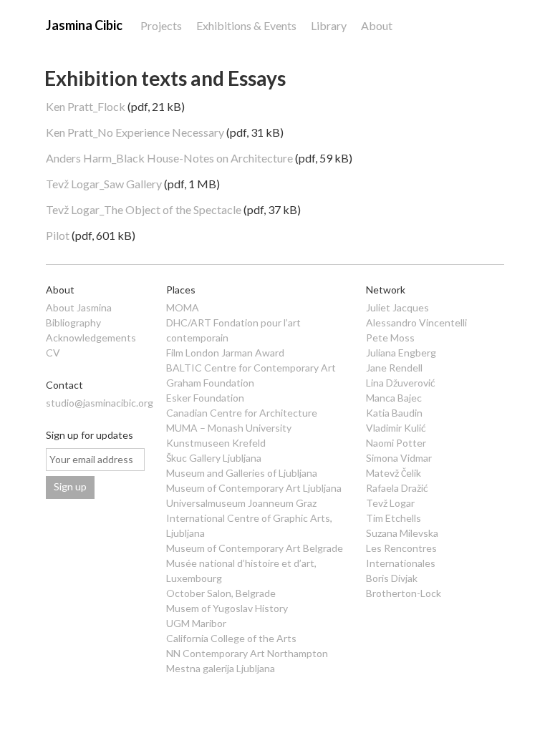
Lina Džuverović (400, 383)
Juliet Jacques (397, 307)
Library (329, 25)
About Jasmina (79, 307)
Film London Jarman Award (225, 352)
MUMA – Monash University (228, 428)
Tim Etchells (393, 518)
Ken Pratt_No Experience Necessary (135, 132)
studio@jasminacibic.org (99, 403)
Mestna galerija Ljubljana (220, 668)
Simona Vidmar (399, 458)
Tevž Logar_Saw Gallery (104, 183)
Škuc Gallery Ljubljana (213, 458)
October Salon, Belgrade (221, 593)
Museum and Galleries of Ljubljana (241, 473)
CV (53, 352)
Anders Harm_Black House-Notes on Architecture (169, 158)
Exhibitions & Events (246, 25)
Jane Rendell (394, 367)
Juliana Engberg (401, 352)
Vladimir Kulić (396, 428)
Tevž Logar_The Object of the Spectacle (143, 209)
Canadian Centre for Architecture (241, 413)
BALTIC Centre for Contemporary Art (251, 367)
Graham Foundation (210, 383)
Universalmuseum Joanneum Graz (241, 503)
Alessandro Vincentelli (416, 322)
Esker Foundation (205, 398)
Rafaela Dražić (397, 488)
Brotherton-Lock (403, 593)
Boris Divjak (392, 578)
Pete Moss (390, 337)
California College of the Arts (231, 638)
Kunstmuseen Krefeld (216, 443)
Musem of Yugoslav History (227, 608)
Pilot (57, 235)
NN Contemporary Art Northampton (247, 653)
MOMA (182, 307)
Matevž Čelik (393, 473)
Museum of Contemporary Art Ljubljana (254, 488)
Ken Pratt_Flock (85, 106)
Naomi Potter (396, 443)
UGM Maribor (196, 623)
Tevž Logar (390, 503)
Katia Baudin (394, 413)
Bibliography (73, 322)
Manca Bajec (394, 398)
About (376, 25)
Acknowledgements (91, 337)
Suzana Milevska (402, 533)
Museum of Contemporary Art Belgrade (254, 548)
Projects (161, 25)
